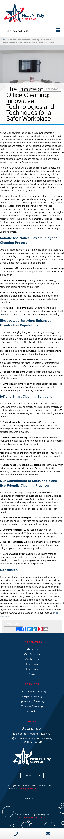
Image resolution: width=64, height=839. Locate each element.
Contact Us (32, 659)
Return (14, 623)
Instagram (32, 669)
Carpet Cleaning (32, 696)
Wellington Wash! (27, 788)
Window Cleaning (32, 706)
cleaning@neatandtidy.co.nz (33, 733)
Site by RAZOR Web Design (32, 817)
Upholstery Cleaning (32, 701)
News (4, 39)
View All (32, 711)
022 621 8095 (33, 728)
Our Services (32, 654)
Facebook (32, 664)
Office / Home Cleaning (32, 691)
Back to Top (32, 798)
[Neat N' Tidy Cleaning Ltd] (24, 4)
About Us (32, 649)
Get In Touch (32, 775)
